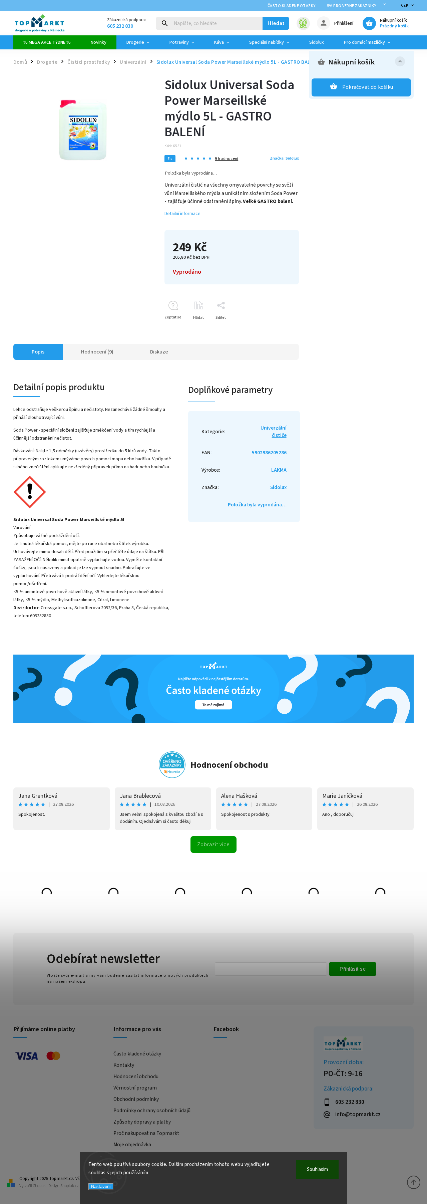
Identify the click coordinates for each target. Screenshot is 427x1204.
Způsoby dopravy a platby (142, 1122)
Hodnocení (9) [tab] (97, 351)
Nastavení (101, 1186)
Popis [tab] (38, 351)
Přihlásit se (353, 969)
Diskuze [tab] (159, 351)
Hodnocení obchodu (229, 765)
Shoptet (39, 1186)
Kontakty (123, 1065)
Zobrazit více (213, 844)
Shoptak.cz (69, 1186)
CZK (405, 5)
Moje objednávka (132, 1144)
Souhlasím (317, 1169)
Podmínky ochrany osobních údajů (151, 1110)
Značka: (284, 158)
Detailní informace (182, 213)
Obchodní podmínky (136, 1099)
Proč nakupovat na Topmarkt (146, 1133)
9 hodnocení (226, 159)
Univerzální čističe (274, 431)
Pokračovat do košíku (367, 87)
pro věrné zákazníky (351, 6)
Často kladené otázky (292, 6)
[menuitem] (47, 42)
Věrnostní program (135, 1088)
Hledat (276, 23)
